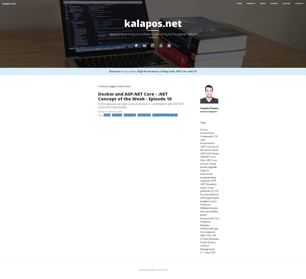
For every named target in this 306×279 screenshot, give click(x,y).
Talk (202, 170)
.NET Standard (208, 184)
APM (202, 197)
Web (202, 160)
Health (214, 208)
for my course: (153, 71)
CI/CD (214, 190)
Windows (205, 204)
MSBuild (205, 208)
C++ (202, 252)
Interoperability (209, 211)
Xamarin (205, 180)
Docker (107, 115)
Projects (251, 4)
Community (206, 136)
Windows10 (206, 228)
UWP (213, 180)
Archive (274, 4)
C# (216, 136)
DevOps (204, 194)
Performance (207, 143)
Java (207, 252)
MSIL (203, 235)
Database (214, 238)
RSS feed (286, 4)
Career (204, 129)
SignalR (212, 167)
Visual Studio (144, 115)
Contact (299, 4)
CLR (208, 153)
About (263, 4)
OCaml (204, 238)
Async (203, 187)
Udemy (215, 153)
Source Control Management (208, 246)
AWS (202, 153)
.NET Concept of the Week (165, 115)
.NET (202, 139)
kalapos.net (9, 3)
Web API (211, 235)
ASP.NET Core (208, 156)
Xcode (203, 242)
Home (239, 4)
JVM (212, 252)
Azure (213, 201)
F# (207, 170)
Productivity (130, 115)
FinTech (214, 194)
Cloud (214, 149)
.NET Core (117, 115)
